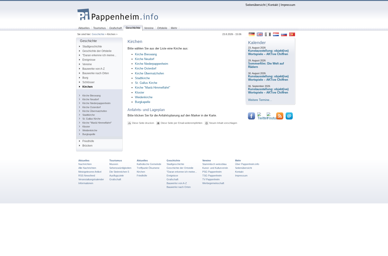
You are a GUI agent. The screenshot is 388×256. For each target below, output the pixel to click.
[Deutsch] (252, 35)
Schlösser (88, 82)
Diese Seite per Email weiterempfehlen (181, 122)
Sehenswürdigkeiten (120, 168)
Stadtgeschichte (92, 46)
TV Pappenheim (211, 179)
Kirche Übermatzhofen (94, 111)
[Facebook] (251, 118)
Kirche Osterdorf (91, 107)
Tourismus (115, 160)
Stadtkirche (88, 115)
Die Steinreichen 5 (119, 171)
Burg (85, 77)
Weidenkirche (89, 130)
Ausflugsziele (116, 175)
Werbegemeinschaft (213, 183)
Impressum (288, 5)
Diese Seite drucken (143, 122)
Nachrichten (85, 164)
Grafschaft (115, 179)
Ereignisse (88, 59)
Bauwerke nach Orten (95, 73)
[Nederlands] (276, 35)
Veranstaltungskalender (91, 179)
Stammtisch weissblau (214, 164)
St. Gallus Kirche (91, 118)
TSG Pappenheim (212, 175)
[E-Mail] (289, 118)
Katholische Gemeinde (149, 164)
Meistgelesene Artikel (89, 171)
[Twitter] (262, 118)
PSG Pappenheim (212, 171)
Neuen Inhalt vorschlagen (223, 122)
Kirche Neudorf (90, 99)
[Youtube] (273, 118)
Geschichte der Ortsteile (97, 51)
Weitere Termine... (260, 100)
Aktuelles (83, 160)
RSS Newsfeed (86, 175)
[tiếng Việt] (292, 35)
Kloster (86, 126)
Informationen (85, 183)
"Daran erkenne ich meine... (99, 55)
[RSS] (279, 118)
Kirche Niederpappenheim (96, 103)
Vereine (87, 64)
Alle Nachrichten (87, 168)
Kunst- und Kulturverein (215, 168)
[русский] (284, 35)
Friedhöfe (88, 141)
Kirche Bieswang (91, 95)
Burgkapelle (88, 134)
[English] (260, 35)
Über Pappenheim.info (247, 164)
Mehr (238, 160)
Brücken (87, 145)
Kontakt (273, 5)
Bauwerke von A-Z (93, 68)
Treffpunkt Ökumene (148, 168)
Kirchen (87, 86)
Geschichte (98, 34)
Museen (113, 164)
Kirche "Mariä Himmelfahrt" (97, 122)
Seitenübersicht (255, 5)
